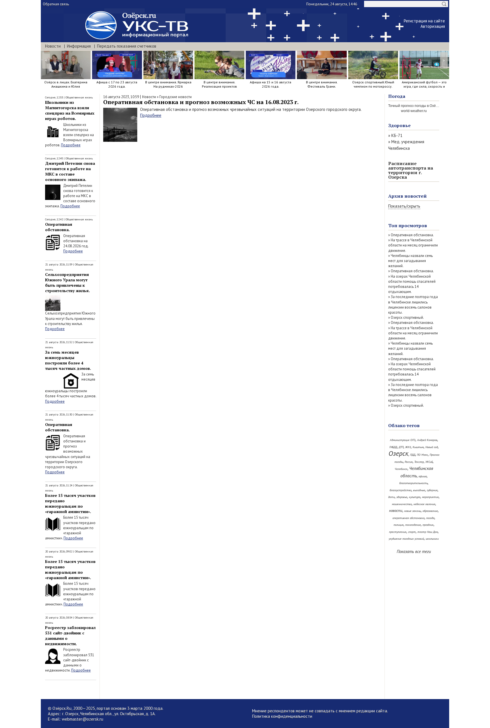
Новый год (431, 447)
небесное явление (424, 504)
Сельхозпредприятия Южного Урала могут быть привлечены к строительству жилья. (67, 282)
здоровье (401, 497)
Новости (53, 46)
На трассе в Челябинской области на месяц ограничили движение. (413, 245)
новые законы (412, 511)
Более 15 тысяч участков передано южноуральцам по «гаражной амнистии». (70, 503)
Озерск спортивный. (407, 317)
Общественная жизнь (79, 97)
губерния (432, 490)
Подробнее (71, 145)
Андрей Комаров (427, 440)
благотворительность (413, 483)
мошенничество (402, 504)
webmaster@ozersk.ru (82, 719)
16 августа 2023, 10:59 (121, 96)
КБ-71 (396, 135)
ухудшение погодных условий (406, 539)
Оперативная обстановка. (58, 226)
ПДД (412, 455)
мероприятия (430, 497)
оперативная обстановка (408, 518)
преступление (397, 532)
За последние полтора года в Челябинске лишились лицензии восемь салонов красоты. (413, 304)
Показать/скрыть (404, 206)
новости (395, 510)
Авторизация (433, 26)
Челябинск (401, 469)
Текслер (419, 462)
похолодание (413, 525)
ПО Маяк (422, 455)
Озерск (398, 453)
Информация (79, 46)
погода (430, 518)
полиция (399, 525)
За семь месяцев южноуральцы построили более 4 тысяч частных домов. (68, 360)
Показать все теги (414, 551)
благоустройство (400, 490)
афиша (423, 476)
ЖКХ (408, 447)
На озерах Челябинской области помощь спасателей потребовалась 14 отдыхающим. (412, 284)
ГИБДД (393, 447)
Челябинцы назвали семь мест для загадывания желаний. (410, 260)
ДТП (401, 447)
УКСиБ (429, 462)
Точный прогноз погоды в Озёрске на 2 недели (425, 106)
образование (430, 511)
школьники (432, 539)
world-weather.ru (414, 111)
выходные (419, 490)
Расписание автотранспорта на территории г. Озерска (410, 170)
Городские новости (175, 96)
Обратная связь (56, 4)
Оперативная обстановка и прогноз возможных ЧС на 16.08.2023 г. (201, 102)
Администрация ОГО (402, 440)
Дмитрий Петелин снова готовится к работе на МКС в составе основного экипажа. (70, 171)
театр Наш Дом (427, 532)
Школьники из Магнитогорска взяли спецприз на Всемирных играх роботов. (69, 110)
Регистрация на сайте (424, 21)
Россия (409, 462)
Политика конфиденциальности (282, 716)
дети (391, 497)
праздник (428, 525)
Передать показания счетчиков (126, 46)
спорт (412, 532)
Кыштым (418, 447)
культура (414, 497)
